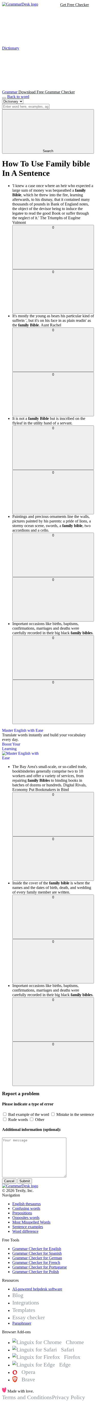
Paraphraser (21, 1323)
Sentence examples (27, 1227)
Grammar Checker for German (37, 1258)
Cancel (9, 1181)
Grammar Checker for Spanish (37, 1253)
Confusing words (26, 1208)
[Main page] (20, 4)
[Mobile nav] (4, 98)
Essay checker (28, 1317)
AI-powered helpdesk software (37, 1289)
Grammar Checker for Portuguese (39, 1267)
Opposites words (25, 1217)
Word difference (25, 1231)
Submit (24, 1181)
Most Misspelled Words (31, 1222)
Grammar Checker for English (36, 1249)
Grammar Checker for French (36, 1262)
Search (48, 151)
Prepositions (22, 1213)
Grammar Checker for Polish (35, 1272)
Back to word (18, 96)
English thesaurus (26, 1204)
